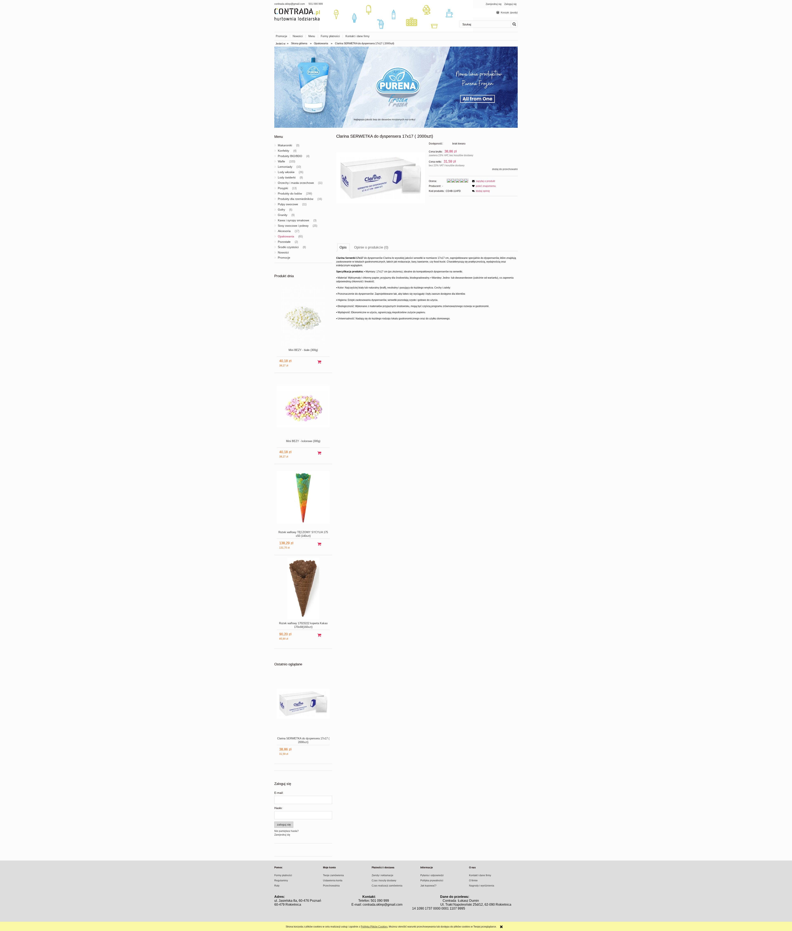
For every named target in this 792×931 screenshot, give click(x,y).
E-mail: (278, 792)
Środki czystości (288, 247)
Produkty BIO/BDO (290, 156)
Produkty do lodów (290, 193)
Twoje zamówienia (333, 875)
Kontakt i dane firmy (480, 875)
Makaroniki (285, 145)
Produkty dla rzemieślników (295, 199)
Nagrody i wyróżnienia (481, 885)
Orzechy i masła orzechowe (296, 182)
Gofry (281, 209)
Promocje (284, 257)
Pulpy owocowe (288, 204)
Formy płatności (283, 875)
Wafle (281, 161)
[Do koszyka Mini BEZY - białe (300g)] (319, 362)
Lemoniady (285, 166)
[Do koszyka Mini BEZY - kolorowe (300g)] (319, 453)
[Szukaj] (514, 24)
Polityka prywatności (431, 880)
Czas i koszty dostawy (384, 880)
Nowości (283, 252)
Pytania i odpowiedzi (432, 875)
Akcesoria (284, 231)
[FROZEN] (396, 87)
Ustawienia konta (332, 880)
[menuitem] (282, 36)
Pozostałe (284, 241)
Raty (276, 885)
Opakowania (286, 236)
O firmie (473, 880)
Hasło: (278, 808)
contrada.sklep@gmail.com (289, 3)
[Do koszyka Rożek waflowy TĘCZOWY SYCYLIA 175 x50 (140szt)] (319, 544)
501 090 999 (316, 3)
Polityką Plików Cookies (374, 926)
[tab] (343, 247)
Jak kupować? (428, 885)
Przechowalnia (331, 885)
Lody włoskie (286, 172)
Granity (282, 215)
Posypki (283, 188)
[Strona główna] (297, 14)
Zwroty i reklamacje (382, 875)
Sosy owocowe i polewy (293, 225)
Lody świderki (287, 177)
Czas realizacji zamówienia (387, 885)
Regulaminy (281, 880)
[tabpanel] (427, 288)
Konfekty (283, 150)
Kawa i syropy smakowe (293, 220)
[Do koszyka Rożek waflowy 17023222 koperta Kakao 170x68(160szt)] (319, 635)
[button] (483, 181)
